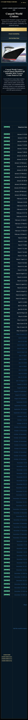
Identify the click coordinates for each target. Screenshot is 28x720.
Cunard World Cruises (9, 2)
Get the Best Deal (14, 38)
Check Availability (14, 34)
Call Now (14, 29)
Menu (24, 2)
